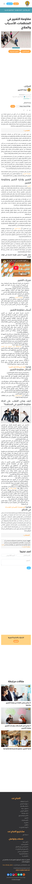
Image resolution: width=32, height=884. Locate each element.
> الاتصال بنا (25, 856)
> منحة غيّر (26, 834)
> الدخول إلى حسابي (23, 851)
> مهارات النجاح (24, 804)
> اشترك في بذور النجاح (22, 846)
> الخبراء (26, 822)
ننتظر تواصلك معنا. (8, 865)
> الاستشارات (25, 820)
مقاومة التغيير (27, 173)
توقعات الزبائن (19, 297)
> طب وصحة (25, 813)
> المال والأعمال (24, 806)
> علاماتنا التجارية (24, 853)
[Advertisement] (16, 69)
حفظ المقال (26, 98)
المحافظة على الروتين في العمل (11, 346)
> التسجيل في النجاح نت (22, 849)
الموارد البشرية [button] (14, 51)
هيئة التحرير (22, 90)
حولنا (24, 877)
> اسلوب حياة (25, 808)
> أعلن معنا (26, 842)
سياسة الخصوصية (18, 877)
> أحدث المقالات (24, 801)
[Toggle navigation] (4, 3)
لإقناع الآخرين (12, 488)
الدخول (16, 3)
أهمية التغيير (18, 395)
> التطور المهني (24, 811)
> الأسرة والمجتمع (24, 815)
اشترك (16, 641)
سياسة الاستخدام (10, 877)
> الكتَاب (26, 825)
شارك (12, 106)
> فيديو (27, 818)
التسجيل (9, 3)
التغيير (29, 186)
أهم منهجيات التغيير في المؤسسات (15, 507)
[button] (16, 130)
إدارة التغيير (17, 228)
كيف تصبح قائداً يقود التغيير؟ (17, 367)
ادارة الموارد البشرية (18, 96)
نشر (29, 568)
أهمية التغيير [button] (25, 51)
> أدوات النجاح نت (24, 827)
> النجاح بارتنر (25, 844)
